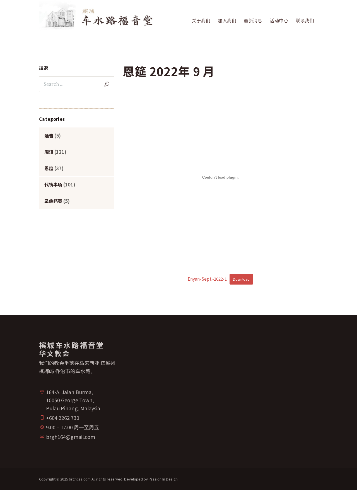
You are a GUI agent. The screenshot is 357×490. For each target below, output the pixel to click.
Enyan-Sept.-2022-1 (207, 279)
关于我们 (201, 20)
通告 (48, 135)
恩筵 (48, 168)
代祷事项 (53, 184)
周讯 (48, 151)
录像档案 (53, 201)
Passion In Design (163, 479)
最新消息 (253, 20)
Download (241, 279)
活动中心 (279, 20)
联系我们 (305, 20)
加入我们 (227, 20)
